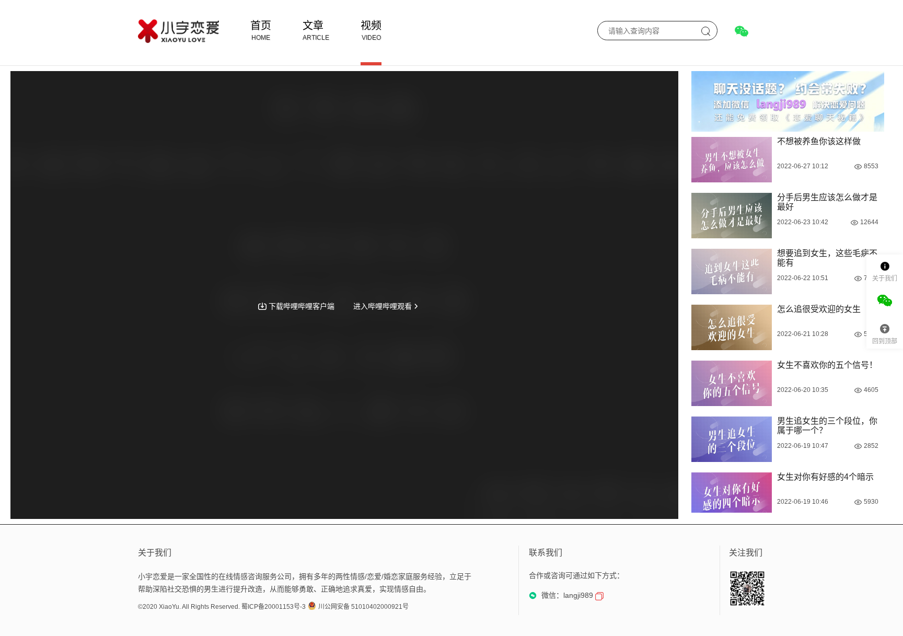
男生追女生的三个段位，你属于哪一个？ (827, 426)
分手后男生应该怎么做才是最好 (827, 202)
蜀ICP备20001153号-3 (273, 606)
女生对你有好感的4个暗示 (825, 476)
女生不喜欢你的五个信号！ (827, 365)
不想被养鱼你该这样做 (819, 141)
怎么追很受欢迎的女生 (819, 309)
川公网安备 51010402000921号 (363, 606)
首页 (260, 25)
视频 (371, 25)
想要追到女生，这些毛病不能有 (827, 258)
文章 (313, 25)
